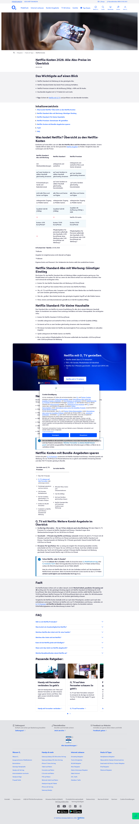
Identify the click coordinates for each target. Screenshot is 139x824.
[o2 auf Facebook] (58, 806)
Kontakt (7, 799)
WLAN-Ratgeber (76, 763)
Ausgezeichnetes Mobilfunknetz (22, 760)
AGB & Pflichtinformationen (33, 799)
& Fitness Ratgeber (112, 763)
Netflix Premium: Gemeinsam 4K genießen (52, 121)
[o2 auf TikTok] (75, 806)
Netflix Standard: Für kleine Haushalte (51, 117)
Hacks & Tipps (29, 53)
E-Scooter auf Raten (48, 773)
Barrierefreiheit (103, 799)
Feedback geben (99, 730)
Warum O (15, 757)
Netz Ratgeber (75, 767)
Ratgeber (20, 53)
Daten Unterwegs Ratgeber (79, 770)
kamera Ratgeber (107, 757)
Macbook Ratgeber (106, 770)
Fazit (39, 128)
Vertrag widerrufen (62, 802)
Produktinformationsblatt (74, 799)
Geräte (75, 8)
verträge (17, 777)
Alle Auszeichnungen (68, 745)
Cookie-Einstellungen (127, 799)
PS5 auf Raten (46, 777)
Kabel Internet (75, 773)
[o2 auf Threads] (81, 806)
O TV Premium (52, 456)
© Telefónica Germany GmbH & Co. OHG (65, 818)
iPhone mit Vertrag (47, 787)
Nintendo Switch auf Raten (50, 780)
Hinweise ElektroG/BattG (54, 799)
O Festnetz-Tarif (48, 564)
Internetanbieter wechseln (20, 773)
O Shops (102, 2)
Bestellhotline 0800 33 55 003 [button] (118, 2)
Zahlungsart (19, 730)
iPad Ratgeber (104, 767)
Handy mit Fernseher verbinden (49, 708)
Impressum (16, 799)
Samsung (47, 790)
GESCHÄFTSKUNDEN (31, 2)
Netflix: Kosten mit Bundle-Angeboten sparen (53, 124)
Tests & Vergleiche (76, 760)
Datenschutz (90, 799)
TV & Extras (65, 8)
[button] (24, 8)
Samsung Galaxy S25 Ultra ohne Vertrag (54, 757)
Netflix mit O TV (54, 98)
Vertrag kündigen (78, 802)
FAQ (38, 131)
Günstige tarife (19, 767)
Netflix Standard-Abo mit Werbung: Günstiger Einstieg (56, 113)
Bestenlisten (16, 763)
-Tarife (16, 780)
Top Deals (86, 8)
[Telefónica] (81, 818)
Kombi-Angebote (52, 8)
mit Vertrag (18, 770)
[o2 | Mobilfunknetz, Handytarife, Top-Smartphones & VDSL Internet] (14, 53)
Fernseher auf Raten (48, 770)
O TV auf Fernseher (77, 708)
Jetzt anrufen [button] (59, 730)
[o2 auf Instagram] (70, 806)
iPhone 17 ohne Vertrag (49, 763)
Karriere (114, 799)
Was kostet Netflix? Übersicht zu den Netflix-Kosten (56, 110)
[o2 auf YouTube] (64, 806)
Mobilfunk (24, 8)
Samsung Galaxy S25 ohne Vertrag (52, 760)
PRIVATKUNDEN (17, 2)
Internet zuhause (37, 8)
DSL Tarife (74, 777)
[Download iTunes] (62, 813)
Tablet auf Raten (47, 767)
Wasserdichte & (112, 760)
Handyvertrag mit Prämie (49, 783)
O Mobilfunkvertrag (90, 562)
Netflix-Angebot (72, 147)
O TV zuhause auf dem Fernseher (44, 480)
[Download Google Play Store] (75, 813)
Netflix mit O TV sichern (75, 379)
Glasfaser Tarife (76, 780)
